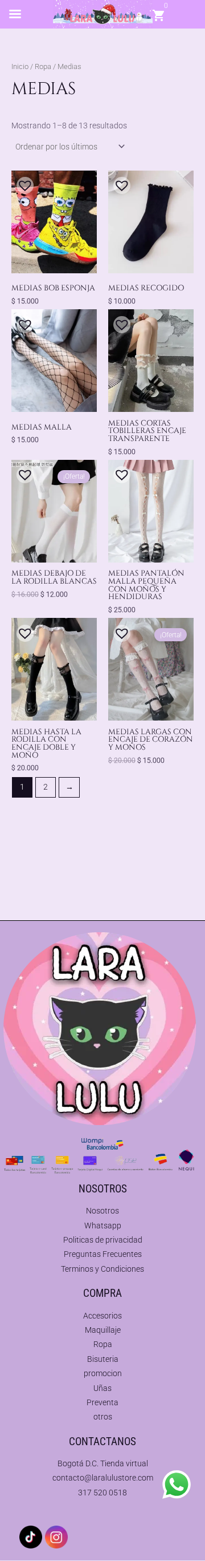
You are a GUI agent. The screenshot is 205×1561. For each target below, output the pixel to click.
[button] (22, 182)
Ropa (43, 66)
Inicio (19, 66)
